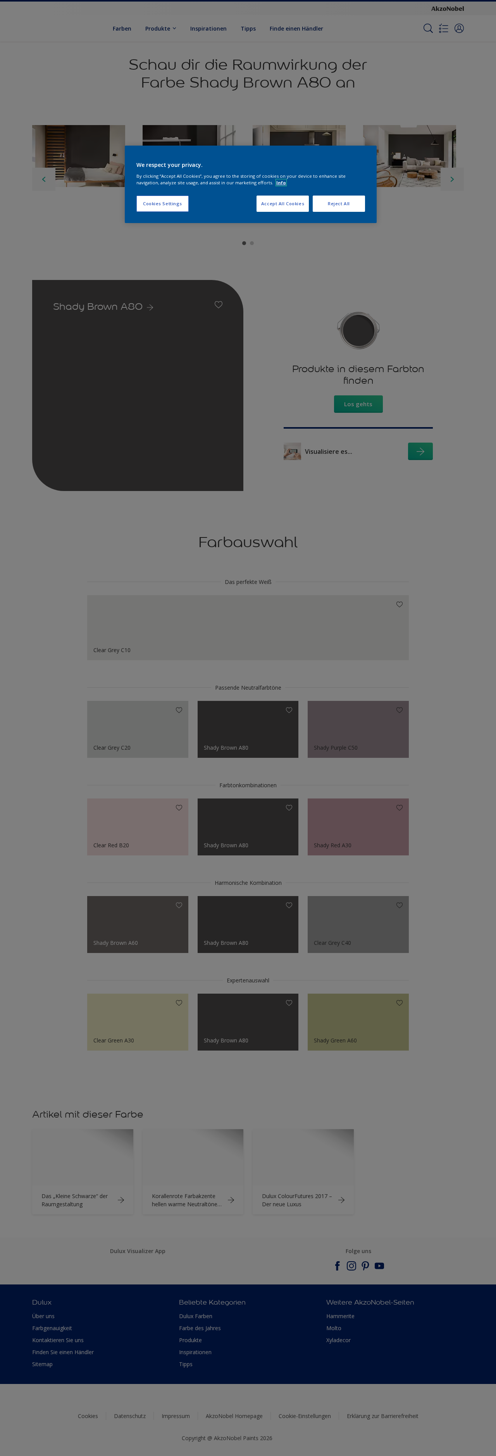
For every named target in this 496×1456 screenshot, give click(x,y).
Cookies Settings (162, 203)
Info (281, 182)
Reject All (339, 203)
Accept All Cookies (282, 203)
